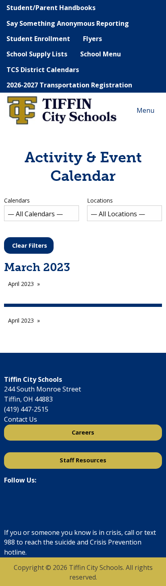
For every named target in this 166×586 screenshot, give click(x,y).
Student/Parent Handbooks (50, 7)
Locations (100, 200)
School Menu (100, 54)
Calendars (17, 200)
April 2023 (21, 284)
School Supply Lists (36, 54)
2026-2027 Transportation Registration (69, 85)
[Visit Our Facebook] (10, 501)
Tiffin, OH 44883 (28, 399)
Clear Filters (29, 245)
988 (9, 542)
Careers (83, 432)
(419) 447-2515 (26, 409)
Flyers (92, 38)
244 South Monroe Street (42, 389)
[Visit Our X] (23, 501)
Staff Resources (83, 460)
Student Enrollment (38, 38)
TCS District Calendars (42, 69)
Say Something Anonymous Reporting (67, 23)
